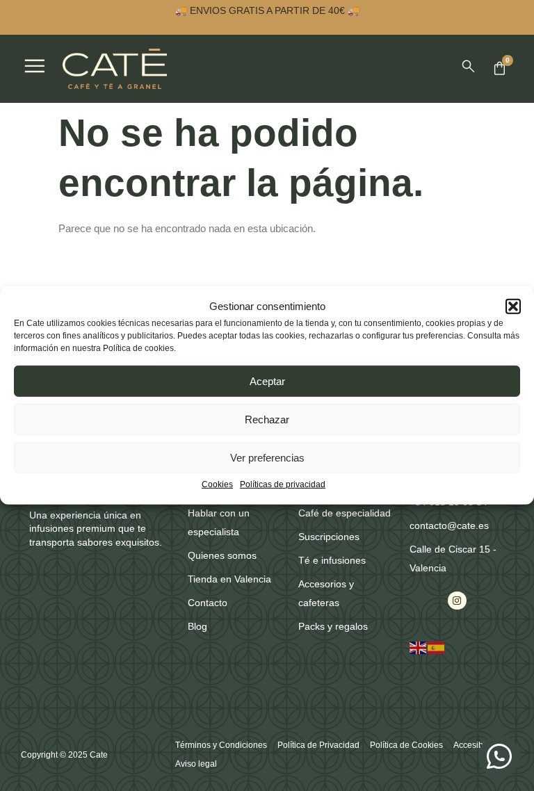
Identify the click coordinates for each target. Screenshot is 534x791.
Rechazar (267, 419)
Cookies (217, 484)
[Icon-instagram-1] (457, 601)
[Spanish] (437, 647)
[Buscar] (468, 66)
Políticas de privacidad (282, 484)
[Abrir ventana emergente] (35, 66)
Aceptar (267, 381)
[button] (513, 306)
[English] (419, 647)
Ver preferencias (267, 458)
